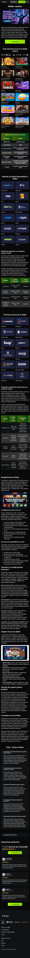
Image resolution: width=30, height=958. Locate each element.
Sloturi (24, 54)
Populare (3, 54)
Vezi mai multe (15, 904)
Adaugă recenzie (15, 852)
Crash (17, 54)
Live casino (9, 55)
